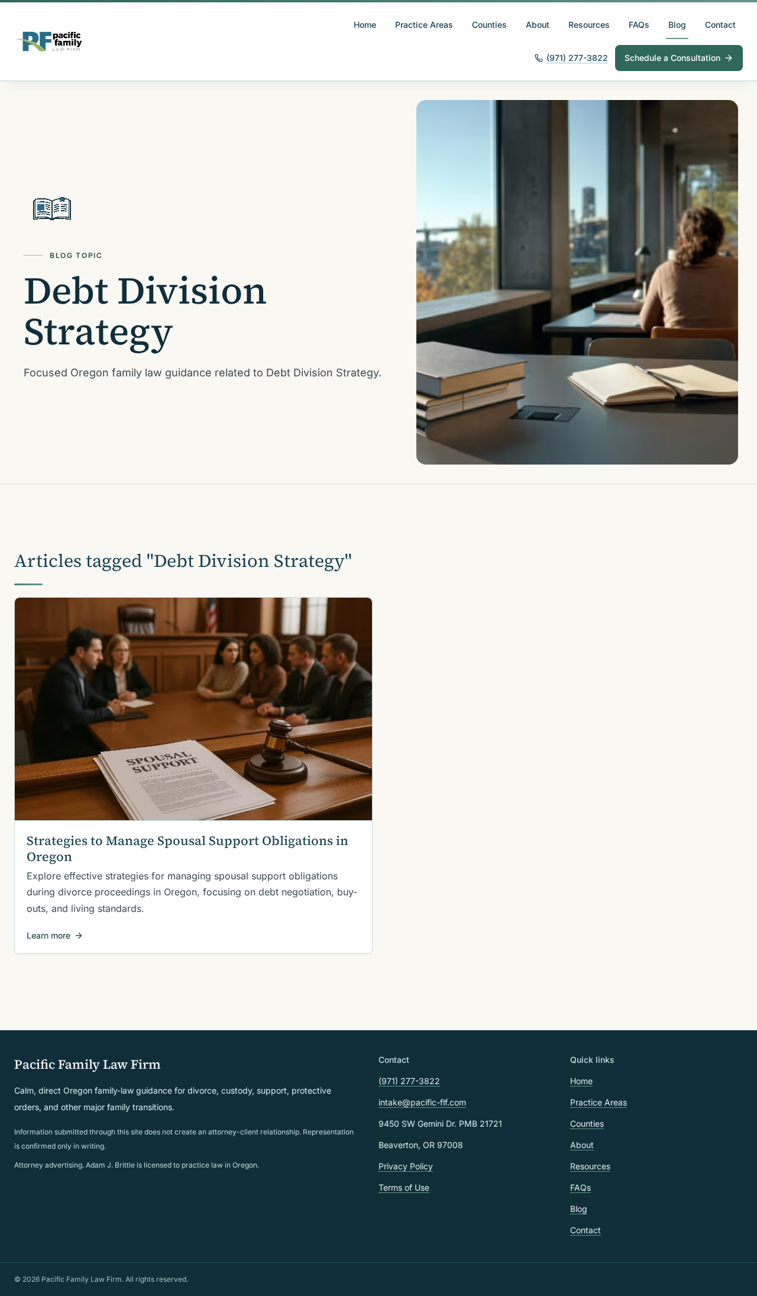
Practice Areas (424, 25)
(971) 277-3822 (577, 58)
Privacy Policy (405, 1166)
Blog (677, 25)
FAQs (639, 25)
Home (365, 25)
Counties (489, 25)
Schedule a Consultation (672, 58)
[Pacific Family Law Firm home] (48, 41)
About (537, 25)
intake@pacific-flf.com (422, 1102)
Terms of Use (403, 1187)
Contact (720, 25)
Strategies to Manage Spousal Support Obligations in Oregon (187, 848)
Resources (589, 25)
